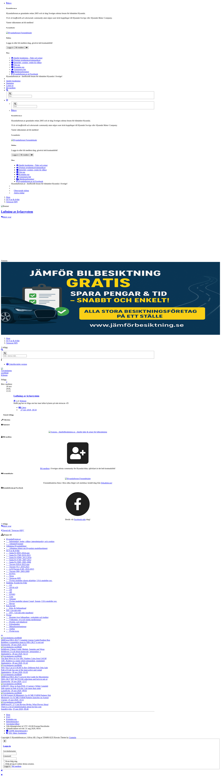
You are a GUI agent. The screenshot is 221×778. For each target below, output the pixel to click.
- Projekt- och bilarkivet (16, 622)
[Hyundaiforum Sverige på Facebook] (77, 504)
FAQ (8, 717)
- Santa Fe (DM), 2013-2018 (18, 557)
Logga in (10, 48)
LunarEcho (5, 691)
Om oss (16, 65)
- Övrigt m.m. (12, 631)
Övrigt (8, 615)
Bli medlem (19, 48)
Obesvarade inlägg (21, 190)
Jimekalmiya (6, 654)
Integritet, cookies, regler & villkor (27, 62)
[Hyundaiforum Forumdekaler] (80, 33)
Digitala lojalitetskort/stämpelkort (26, 60)
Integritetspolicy (12, 722)
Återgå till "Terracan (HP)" (13, 530)
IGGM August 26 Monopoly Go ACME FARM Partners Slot (26, 695)
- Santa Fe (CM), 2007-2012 (18, 560)
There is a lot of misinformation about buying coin (21, 707)
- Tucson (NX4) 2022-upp (17, 564)
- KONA (10, 574)
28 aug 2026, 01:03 (20, 672)
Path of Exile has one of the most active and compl (21, 670)
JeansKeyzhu (6, 709)
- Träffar (10, 629)
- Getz (9, 597)
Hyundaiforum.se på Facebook (25, 74)
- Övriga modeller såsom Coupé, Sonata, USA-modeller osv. (31, 601)
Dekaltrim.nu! (106, 483)
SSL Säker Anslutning (17, 733)
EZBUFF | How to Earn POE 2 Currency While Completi (24, 686)
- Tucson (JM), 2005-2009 (17, 571)
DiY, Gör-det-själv (13, 610)
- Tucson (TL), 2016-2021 (17, 567)
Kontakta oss (18, 67)
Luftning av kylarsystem (17, 211)
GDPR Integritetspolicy (18, 731)
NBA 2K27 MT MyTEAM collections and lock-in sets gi (24, 679)
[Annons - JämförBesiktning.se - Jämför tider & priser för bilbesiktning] (78, 432)
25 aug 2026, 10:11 (16, 700)
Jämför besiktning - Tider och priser (27, 58)
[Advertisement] (110, 237)
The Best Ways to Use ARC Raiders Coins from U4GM (23, 658)
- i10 (9, 585)
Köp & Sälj (10, 606)
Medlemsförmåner (21, 72)
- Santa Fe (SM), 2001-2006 (18, 562)
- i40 (9, 592)
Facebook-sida (80, 519)
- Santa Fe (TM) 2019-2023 (18, 555)
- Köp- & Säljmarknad (16, 608)
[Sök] (10, 93)
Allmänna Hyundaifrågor (16, 546)
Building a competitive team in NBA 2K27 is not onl (22, 642)
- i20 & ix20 (12, 587)
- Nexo (10, 576)
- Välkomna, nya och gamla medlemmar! (23, 620)
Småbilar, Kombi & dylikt (16, 583)
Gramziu (72, 737)
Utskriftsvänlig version (18, 364)
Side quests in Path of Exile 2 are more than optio (21, 688)
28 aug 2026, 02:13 (20, 654)
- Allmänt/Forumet (14, 544)
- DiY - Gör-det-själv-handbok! (19, 613)
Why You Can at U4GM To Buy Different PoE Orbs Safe (24, 668)
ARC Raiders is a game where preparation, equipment (23, 661)
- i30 (9, 590)
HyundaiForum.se (13, 539)
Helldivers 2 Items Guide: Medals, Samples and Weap (23, 649)
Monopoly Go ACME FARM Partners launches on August (25, 697)
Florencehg (5, 645)
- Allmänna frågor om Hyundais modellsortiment (26, 548)
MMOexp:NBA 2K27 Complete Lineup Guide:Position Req (25, 640)
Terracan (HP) (12, 343)
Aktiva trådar (19, 193)
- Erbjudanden (13, 624)
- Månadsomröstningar (16, 626)
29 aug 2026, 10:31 (19, 645)
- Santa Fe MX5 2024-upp (18, 553)
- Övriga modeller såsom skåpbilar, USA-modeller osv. (29, 580)
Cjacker (4, 700)
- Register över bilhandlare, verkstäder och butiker (27, 617)
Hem (8, 338)
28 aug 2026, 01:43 (20, 663)
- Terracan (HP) (13, 578)
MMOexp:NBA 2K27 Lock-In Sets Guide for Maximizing (24, 677)
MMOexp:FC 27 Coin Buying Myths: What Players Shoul (24, 704)
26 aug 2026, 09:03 (19, 691)
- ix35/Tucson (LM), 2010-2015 (20, 569)
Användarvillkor (12, 724)
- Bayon (10, 603)
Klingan (4, 375)
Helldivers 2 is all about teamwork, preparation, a (21, 651)
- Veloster (11, 599)
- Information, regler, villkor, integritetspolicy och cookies (30, 541)
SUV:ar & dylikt (12, 341)
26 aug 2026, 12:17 (19, 681)
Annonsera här (20, 69)
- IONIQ (10, 594)
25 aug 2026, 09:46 (21, 709)
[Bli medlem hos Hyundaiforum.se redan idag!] (77, 453)
